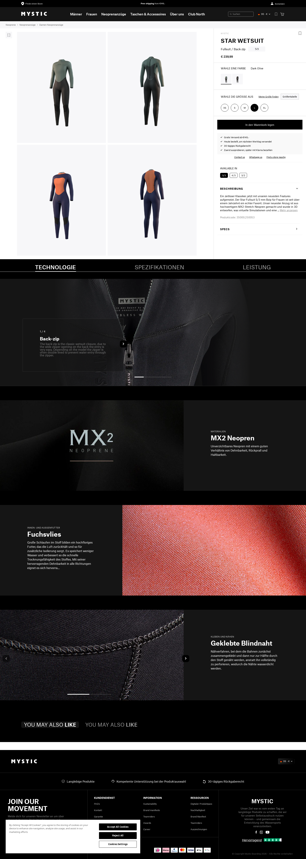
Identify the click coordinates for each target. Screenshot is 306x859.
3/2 (243, 175)
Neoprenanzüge (113, 14)
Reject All (117, 835)
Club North (196, 14)
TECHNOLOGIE (55, 267)
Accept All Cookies (117, 826)
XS (224, 107)
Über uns (177, 14)
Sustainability (150, 803)
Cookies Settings (118, 844)
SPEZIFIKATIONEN (159, 267)
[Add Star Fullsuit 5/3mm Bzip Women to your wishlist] (300, 33)
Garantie (98, 816)
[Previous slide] (6, 658)
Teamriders (149, 816)
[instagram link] (261, 832)
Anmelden (280, 4)
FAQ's (97, 803)
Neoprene (11, 24)
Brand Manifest (198, 816)
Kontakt (98, 810)
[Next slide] (123, 343)
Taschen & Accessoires (148, 14)
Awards (147, 822)
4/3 (234, 175)
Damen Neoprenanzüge (51, 24)
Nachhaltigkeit (198, 810)
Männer (76, 14)
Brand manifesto (151, 810)
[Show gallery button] (9, 35)
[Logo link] (34, 14)
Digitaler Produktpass (201, 803)
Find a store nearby (276, 157)
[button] (289, 210)
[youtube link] (267, 832)
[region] (73, 836)
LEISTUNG (257, 267)
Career (146, 829)
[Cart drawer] (282, 14)
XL (264, 107)
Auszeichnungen (199, 829)
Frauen (91, 14)
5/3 (224, 175)
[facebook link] (256, 832)
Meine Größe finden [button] (269, 97)
